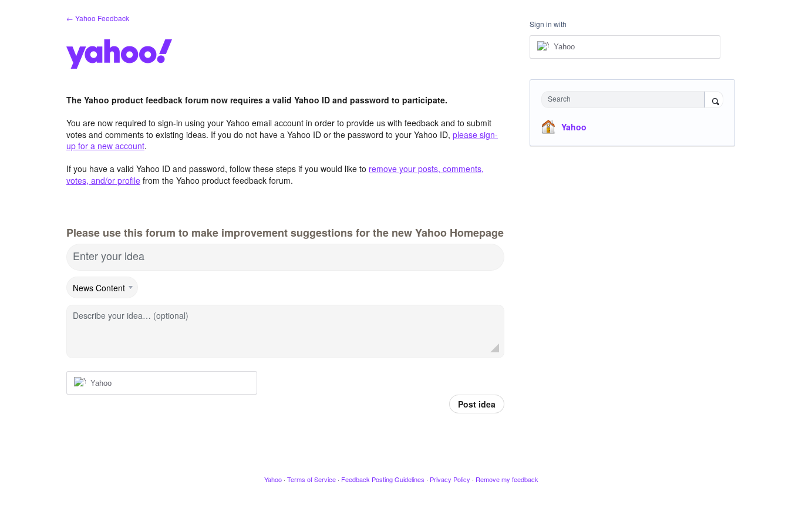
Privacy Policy (450, 479)
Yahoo (574, 127)
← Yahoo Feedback (97, 18)
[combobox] (626, 100)
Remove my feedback (507, 479)
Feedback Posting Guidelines (382, 479)
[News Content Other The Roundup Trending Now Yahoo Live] (102, 288)
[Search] (714, 100)
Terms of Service (311, 479)
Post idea (477, 404)
